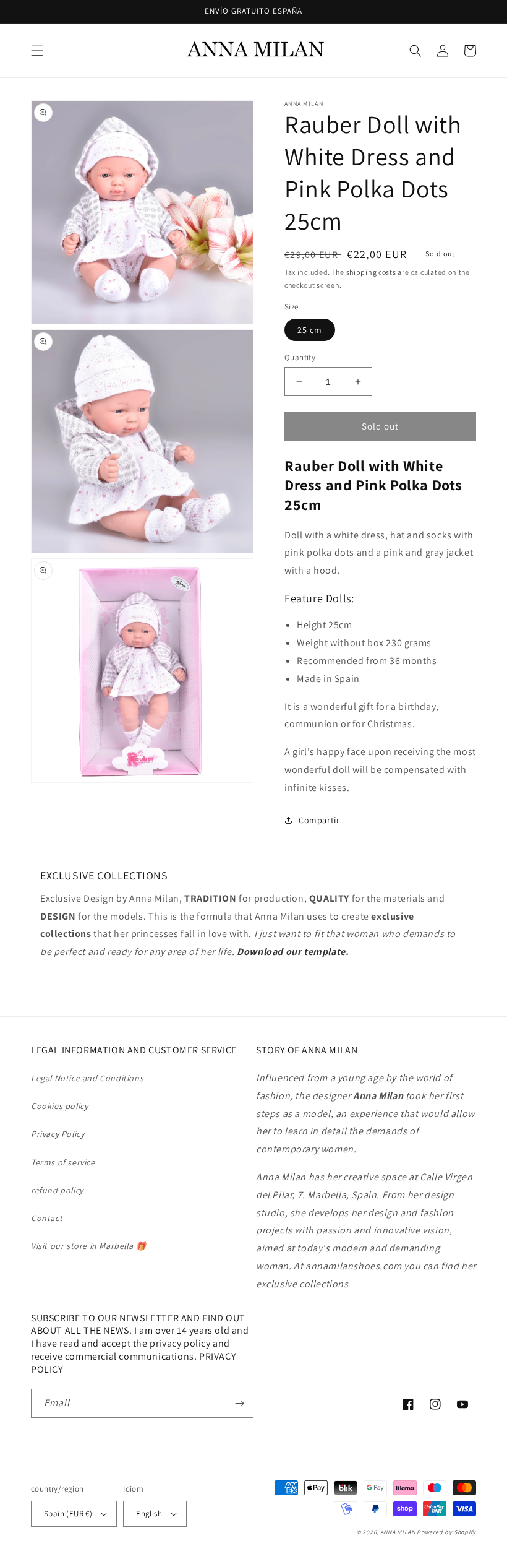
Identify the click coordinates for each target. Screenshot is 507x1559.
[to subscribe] (239, 1403)
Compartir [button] (319, 820)
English (149, 1513)
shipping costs (371, 272)
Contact (46, 1218)
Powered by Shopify (446, 1532)
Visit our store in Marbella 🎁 (88, 1245)
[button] (37, 50)
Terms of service (63, 1162)
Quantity (299, 357)
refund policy (57, 1190)
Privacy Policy (57, 1133)
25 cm (309, 329)
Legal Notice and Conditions (87, 1078)
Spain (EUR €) (68, 1513)
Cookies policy (59, 1106)
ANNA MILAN (397, 1532)
